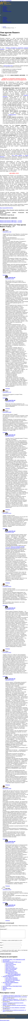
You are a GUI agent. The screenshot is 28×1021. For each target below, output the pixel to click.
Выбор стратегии (9, 965)
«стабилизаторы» (12, 114)
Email (1, 945)
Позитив (5, 987)
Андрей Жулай (11, 277)
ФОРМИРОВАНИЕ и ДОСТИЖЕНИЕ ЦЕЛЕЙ (14, 959)
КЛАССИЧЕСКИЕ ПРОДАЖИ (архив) (12, 962)
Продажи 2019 (6, 960)
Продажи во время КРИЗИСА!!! (12, 975)
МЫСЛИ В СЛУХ (7, 988)
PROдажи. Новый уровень (11, 972)
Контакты (5, 10)
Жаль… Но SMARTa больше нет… (11, 999)
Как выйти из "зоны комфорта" (12, 980)
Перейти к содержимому (5, 0)
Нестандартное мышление (11, 978)
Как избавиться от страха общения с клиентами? (14, 1007)
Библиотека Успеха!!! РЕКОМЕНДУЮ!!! (12, 986)
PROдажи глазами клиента (14, 974)
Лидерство (7, 985)
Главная (4, 6)
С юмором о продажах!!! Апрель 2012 (11, 995)
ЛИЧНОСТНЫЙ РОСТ (8, 976)
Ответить (5, 275)
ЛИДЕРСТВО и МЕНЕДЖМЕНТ (10, 982)
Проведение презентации (11, 968)
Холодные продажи (10, 966)
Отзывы (4, 8)
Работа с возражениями (10, 969)
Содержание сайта (7, 11)
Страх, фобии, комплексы (11, 977)
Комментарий (3, 929)
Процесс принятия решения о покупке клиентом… (14, 1005)
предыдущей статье (8, 65)
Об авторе (5, 7)
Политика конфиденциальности (7, 1018)
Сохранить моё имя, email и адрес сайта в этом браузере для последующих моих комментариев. (13, 951)
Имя (1, 942)
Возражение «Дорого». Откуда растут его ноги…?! (14, 1000)
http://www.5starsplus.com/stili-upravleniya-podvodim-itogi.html (15, 547)
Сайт (1, 947)
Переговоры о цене (9, 970)
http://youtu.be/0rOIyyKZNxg (6, 207)
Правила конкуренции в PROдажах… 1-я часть (11, 220)
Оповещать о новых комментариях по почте (12, 940)
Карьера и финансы (10, 981)
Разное (4, 989)
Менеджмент (8, 983)
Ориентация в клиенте (10, 964)
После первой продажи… (11, 971)
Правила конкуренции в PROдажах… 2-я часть (11, 221)
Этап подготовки (9, 963)
